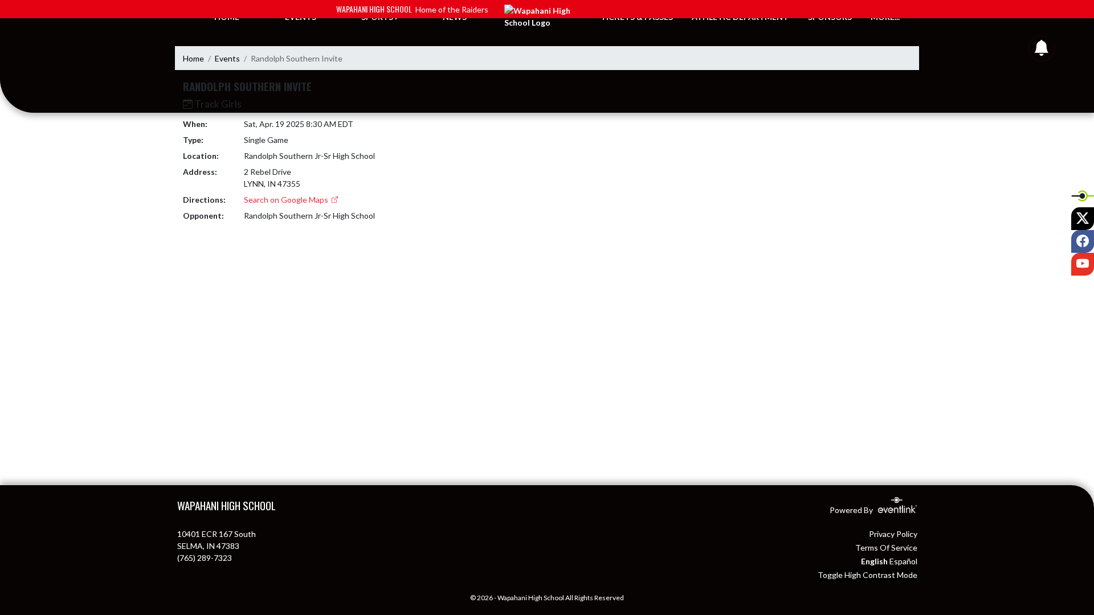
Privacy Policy (893, 534)
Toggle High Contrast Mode (867, 575)
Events (227, 58)
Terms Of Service (886, 547)
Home (193, 58)
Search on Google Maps (287, 199)
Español (903, 561)
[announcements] (1042, 50)
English (874, 561)
